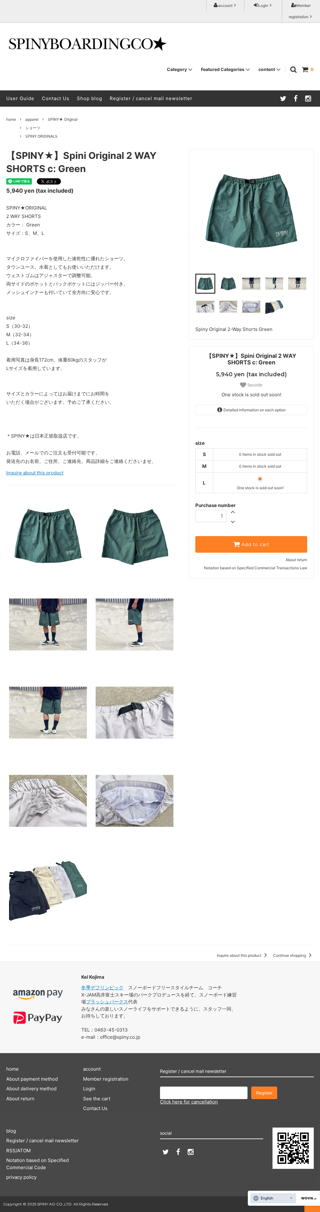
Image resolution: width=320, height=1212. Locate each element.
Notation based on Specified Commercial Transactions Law (255, 567)
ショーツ (32, 127)
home (11, 119)
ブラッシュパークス (107, 1002)
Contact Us (55, 98)
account (225, 5)
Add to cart (254, 544)
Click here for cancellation (189, 1102)
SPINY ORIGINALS (41, 136)
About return (296, 559)
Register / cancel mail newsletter (151, 98)
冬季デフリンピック (102, 988)
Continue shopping (290, 955)
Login (263, 5)
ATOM (24, 1151)
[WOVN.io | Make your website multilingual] (308, 1198)
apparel (31, 119)
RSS (11, 1151)
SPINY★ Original (63, 119)
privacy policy (21, 1177)
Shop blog (89, 98)
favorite (254, 385)
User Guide (20, 98)
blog (11, 1131)
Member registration (300, 11)
